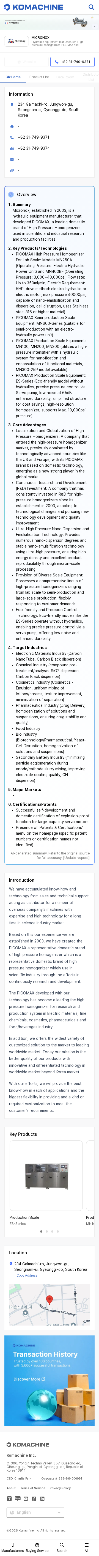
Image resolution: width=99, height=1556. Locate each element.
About (11, 1488)
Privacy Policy (60, 1488)
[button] (89, 1509)
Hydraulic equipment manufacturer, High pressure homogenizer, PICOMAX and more (58, 43)
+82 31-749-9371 (33, 137)
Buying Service (37, 1551)
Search (62, 1551)
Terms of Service (32, 1488)
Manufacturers (12, 1551)
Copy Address (26, 1275)
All (87, 1551)
